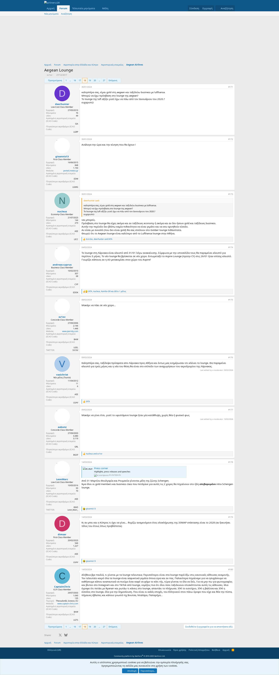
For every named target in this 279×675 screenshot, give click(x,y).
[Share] (225, 87)
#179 (230, 517)
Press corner (101, 468)
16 (75, 80)
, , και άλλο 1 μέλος (107, 291)
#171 (230, 87)
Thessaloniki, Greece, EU (67, 600)
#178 (230, 462)
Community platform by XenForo (139, 656)
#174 (230, 247)
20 (95, 80)
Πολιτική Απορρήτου (199, 649)
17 (80, 80)
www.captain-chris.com (67, 603)
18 (85, 80)
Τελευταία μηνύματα (83, 8)
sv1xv (49, 74)
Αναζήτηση (66, 13)
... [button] (70, 80)
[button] (97, 8)
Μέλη (105, 8)
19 (90, 80)
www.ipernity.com (70, 331)
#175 (230, 299)
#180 (230, 569)
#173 (230, 194)
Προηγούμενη (55, 80)
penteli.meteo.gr (70, 170)
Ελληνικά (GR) (54, 649)
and (94, 453)
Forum (63, 8)
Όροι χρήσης (179, 649)
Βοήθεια (216, 649)
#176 (230, 357)
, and (99, 239)
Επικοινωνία (164, 649)
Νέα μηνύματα (51, 13)
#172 (230, 139)
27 (104, 80)
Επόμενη (113, 80)
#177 (230, 409)
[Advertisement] (139, 40)
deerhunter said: (91, 200)
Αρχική (51, 8)
